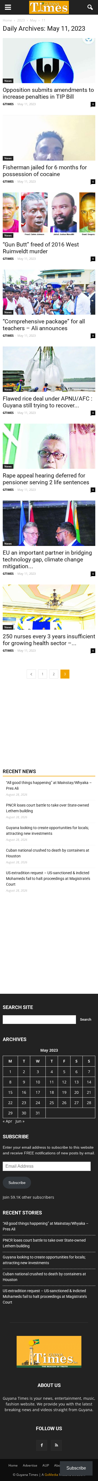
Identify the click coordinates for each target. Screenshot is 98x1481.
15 (10, 1092)
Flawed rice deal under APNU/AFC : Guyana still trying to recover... (47, 402)
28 (89, 1102)
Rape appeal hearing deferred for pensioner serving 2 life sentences (46, 479)
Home (13, 1465)
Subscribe (17, 1182)
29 (10, 1113)
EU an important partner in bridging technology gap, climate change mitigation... (47, 559)
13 (76, 1082)
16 (24, 1092)
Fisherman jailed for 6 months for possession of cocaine (45, 170)
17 (38, 1092)
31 (38, 1113)
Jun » (20, 1121)
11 (52, 1082)
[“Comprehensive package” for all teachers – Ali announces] (49, 292)
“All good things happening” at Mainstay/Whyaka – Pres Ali (49, 785)
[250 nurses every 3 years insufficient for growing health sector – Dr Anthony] (49, 607)
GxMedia (51, 1474)
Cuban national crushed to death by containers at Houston (47, 853)
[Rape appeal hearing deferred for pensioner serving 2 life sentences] (49, 446)
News (8, 81)
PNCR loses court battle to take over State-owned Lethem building (47, 808)
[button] (90, 7)
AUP (45, 1465)
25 (52, 1102)
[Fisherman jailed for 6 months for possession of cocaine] (49, 138)
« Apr (7, 1121)
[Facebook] (41, 1445)
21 (89, 1092)
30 (24, 1113)
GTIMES (8, 104)
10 (38, 1082)
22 (10, 1102)
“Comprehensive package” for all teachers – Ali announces (44, 325)
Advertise (30, 1465)
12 (64, 1082)
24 (38, 1102)
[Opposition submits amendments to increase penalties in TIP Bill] (49, 60)
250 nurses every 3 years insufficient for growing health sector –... (49, 639)
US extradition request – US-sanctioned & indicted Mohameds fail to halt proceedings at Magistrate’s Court (48, 878)
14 (89, 1082)
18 (52, 1092)
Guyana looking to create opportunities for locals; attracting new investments (47, 831)
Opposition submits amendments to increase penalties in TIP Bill (48, 93)
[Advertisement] (43, 723)
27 (76, 1102)
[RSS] (56, 1445)
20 (76, 1092)
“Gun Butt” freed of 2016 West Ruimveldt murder (41, 248)
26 (64, 1102)
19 (64, 1092)
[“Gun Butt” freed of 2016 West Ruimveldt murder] (49, 215)
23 (24, 1102)
